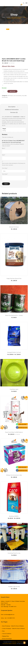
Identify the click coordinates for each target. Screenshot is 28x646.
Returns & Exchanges (7, 638)
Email (3, 154)
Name (3, 148)
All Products (10, 95)
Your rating (5, 168)
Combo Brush (16, 116)
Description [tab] (11, 106)
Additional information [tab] (12, 109)
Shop (3, 631)
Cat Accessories (17, 95)
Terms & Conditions (6, 633)
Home (3, 17)
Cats (23, 95)
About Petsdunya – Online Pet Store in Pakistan (13, 626)
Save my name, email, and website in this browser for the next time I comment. (13, 164)
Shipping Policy (5, 636)
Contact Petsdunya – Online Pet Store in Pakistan (13, 628)
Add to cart (12, 91)
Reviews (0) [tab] (14, 112)
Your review (5, 174)
